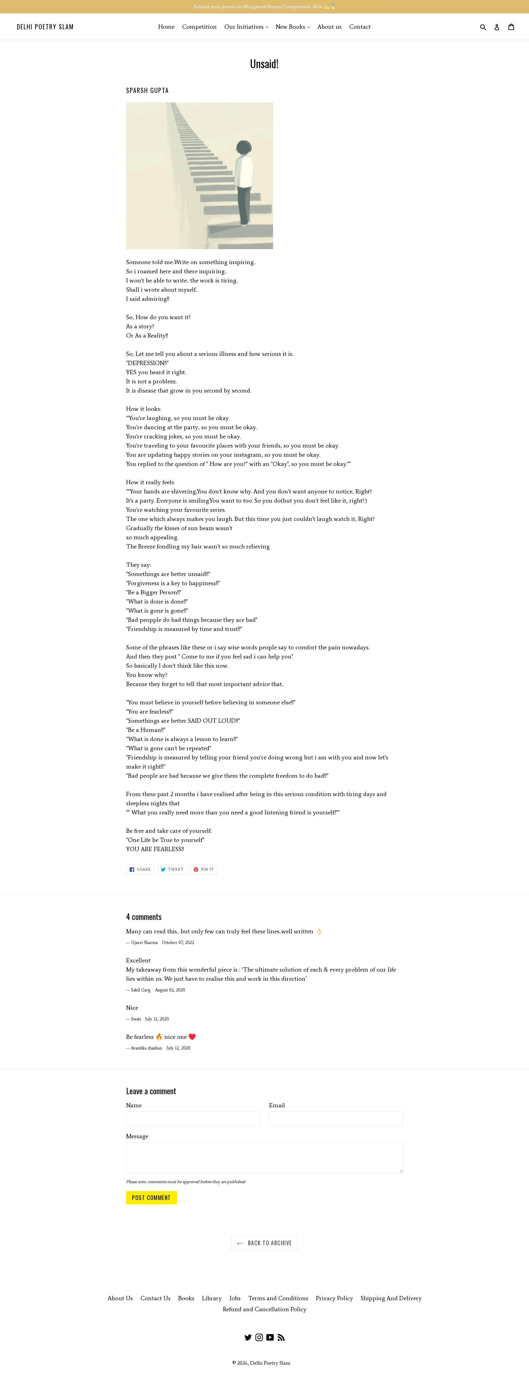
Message (137, 1136)
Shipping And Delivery (391, 1298)
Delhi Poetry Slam (45, 26)
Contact (360, 26)
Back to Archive (269, 1243)
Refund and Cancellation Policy (264, 1309)
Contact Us (156, 1298)
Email (277, 1105)
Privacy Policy (334, 1298)
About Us (120, 1298)
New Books (294, 26)
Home (166, 26)
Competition (199, 26)
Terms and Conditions (278, 1298)
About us (329, 26)
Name (134, 1105)
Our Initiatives (247, 26)
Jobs (235, 1298)
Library (212, 1298)
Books (186, 1298)
